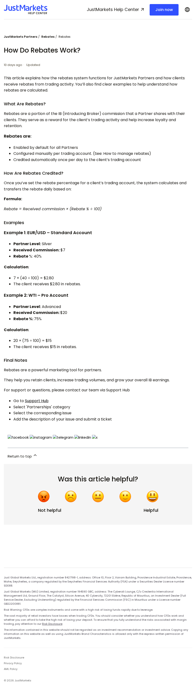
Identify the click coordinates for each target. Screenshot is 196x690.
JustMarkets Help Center (113, 9)
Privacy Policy (13, 663)
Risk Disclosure (52, 624)
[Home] (25, 9)
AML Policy (10, 669)
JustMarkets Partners (20, 37)
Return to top (20, 456)
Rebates (47, 37)
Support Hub (37, 401)
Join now (164, 9)
